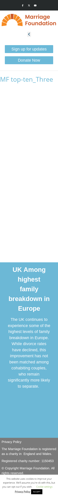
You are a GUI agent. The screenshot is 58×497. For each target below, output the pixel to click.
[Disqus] (29, 133)
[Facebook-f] (22, 5)
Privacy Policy (11, 442)
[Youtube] (35, 5)
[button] (29, 34)
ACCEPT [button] (36, 491)
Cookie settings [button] (44, 486)
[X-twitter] (29, 5)
